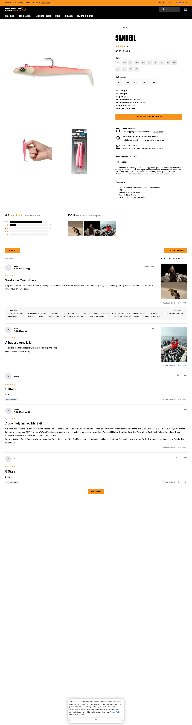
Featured (9, 16)
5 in (119, 82)
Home (117, 28)
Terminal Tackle (43, 16)
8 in (153, 82)
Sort (163, 259)
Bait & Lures (25, 16)
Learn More (45, 3)
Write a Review (178, 251)
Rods (57, 16)
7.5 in (144, 82)
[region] (92, 228)
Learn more (158, 132)
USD (185, 3)
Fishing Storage (85, 16)
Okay (96, 720)
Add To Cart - (148, 117)
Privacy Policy (115, 712)
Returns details (158, 148)
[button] (122, 46)
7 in (135, 82)
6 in (127, 82)
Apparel (69, 16)
